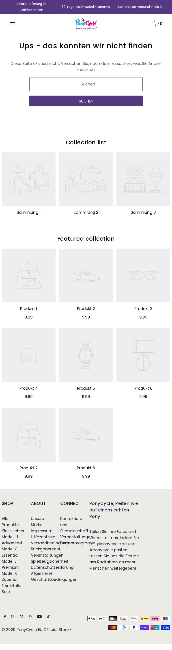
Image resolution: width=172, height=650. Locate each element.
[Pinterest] (30, 617)
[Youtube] (39, 617)
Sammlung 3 (143, 212)
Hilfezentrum (43, 537)
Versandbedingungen (52, 543)
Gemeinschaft (74, 531)
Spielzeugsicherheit (49, 561)
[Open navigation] (12, 23)
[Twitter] (22, 617)
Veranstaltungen (47, 555)
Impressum (42, 531)
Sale (6, 591)
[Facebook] (5, 617)
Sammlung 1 (29, 212)
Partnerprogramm (77, 543)
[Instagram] (12, 617)
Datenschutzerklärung (52, 567)
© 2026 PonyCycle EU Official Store (35, 629)
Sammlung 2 (85, 212)
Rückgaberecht (45, 549)
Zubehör (10, 579)
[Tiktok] (48, 617)
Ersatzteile (11, 585)
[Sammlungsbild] (29, 179)
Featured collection (86, 239)
